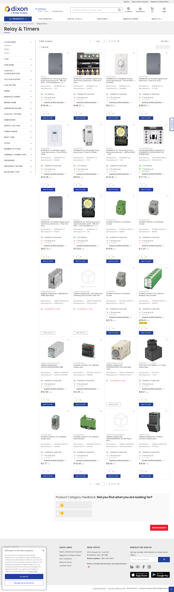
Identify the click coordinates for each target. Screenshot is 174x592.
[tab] (18, 42)
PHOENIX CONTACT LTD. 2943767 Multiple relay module (151, 294)
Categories (10, 42)
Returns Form (65, 562)
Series (7, 91)
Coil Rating (10, 85)
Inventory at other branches (54, 102)
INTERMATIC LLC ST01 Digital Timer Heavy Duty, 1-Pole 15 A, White (86, 151)
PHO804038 (144, 220)
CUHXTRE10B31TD (146, 148)
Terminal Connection (15, 154)
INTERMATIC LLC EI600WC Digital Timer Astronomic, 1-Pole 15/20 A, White (54, 152)
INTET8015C (45, 220)
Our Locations (65, 558)
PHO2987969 (79, 363)
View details (48, 333)
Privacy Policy (33, 571)
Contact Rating (12, 114)
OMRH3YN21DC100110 (114, 363)
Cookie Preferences (99, 588)
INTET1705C (143, 77)
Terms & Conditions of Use (117, 588)
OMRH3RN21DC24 (48, 292)
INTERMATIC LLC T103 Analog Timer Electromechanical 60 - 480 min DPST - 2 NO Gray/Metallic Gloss (87, 224)
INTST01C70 (78, 148)
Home (6, 24)
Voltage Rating (12, 79)
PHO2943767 (144, 292)
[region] (24, 568)
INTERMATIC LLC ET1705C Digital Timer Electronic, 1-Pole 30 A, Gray (153, 80)
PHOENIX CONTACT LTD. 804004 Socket (118, 223)
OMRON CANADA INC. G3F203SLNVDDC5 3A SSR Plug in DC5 (119, 439)
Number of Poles (12, 149)
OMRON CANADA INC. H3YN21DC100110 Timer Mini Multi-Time (119, 367)
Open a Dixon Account (140, 2)
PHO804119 (110, 292)
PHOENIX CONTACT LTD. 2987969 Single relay (86, 366)
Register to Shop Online (160, 2)
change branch (57, 11)
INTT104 (109, 148)
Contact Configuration (12, 72)
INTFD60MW (111, 77)
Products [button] (18, 19)
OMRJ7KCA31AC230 (81, 292)
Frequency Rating (13, 166)
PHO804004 (111, 220)
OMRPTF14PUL (144, 435)
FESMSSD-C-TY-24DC (148, 363)
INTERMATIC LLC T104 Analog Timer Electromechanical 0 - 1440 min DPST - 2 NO (120, 152)
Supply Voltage (12, 125)
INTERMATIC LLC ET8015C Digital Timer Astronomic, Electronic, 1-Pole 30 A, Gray (55, 224)
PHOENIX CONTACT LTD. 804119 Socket (118, 294)
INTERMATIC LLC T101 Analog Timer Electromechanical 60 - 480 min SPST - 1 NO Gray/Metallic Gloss (54, 81)
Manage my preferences (24, 583)
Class (7, 143)
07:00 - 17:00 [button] (42, 11)
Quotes (126, 2)
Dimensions (10, 120)
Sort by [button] (164, 41)
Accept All (24, 576)
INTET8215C (78, 77)
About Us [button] (156, 19)
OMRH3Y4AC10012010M (50, 363)
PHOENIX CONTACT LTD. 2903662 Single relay (53, 438)
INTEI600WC (46, 148)
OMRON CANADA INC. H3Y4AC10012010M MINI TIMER (52, 366)
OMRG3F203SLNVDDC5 (115, 435)
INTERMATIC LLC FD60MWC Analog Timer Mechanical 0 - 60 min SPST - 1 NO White (120, 81)
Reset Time (9, 137)
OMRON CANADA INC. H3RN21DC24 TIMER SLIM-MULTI (54, 294)
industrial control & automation (22, 24)
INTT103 (77, 220)
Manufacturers (130, 19)
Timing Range (11, 131)
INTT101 (44, 77)
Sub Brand (9, 160)
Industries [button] (102, 19)
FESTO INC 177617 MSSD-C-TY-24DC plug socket (152, 366)
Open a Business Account (70, 552)
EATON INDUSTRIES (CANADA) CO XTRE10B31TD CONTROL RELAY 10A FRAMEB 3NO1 (151, 152)
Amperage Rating (13, 108)
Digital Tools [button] (74, 19)
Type (6, 59)
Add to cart (48, 118)
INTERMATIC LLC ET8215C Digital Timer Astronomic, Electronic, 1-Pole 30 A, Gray (88, 81)
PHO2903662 (46, 435)
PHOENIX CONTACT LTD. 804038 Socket (151, 223)
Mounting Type (11, 172)
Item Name (9, 65)
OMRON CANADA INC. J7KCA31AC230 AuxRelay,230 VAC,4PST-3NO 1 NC (88, 294)
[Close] (43, 550)
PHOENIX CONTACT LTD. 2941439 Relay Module (86, 438)
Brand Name (10, 102)
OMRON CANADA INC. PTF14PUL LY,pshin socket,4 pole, (151, 438)
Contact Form (65, 565)
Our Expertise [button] (45, 19)
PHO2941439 (79, 435)
